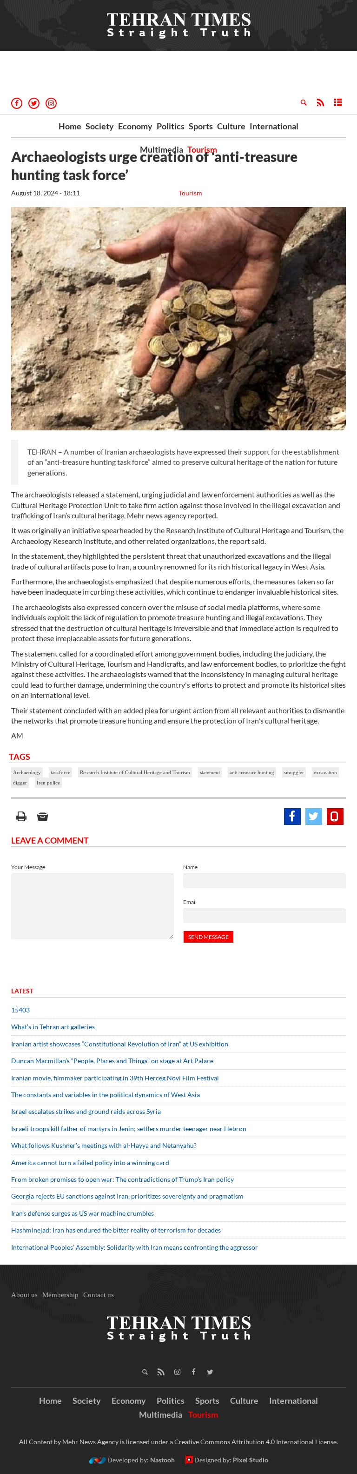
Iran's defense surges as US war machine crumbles (82, 1213)
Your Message (28, 867)
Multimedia (161, 149)
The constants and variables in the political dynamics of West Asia (105, 1095)
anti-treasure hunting (252, 772)
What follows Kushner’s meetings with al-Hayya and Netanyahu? (104, 1145)
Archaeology (27, 772)
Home (70, 126)
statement (210, 772)
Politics (171, 126)
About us (24, 1295)
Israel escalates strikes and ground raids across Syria (86, 1111)
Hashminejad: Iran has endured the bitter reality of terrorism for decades (116, 1230)
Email (190, 901)
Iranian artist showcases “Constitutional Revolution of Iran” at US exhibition (119, 1044)
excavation (325, 772)
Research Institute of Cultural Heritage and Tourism (135, 772)
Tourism (202, 149)
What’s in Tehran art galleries (53, 1027)
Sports (201, 126)
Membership (60, 1295)
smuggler (294, 772)
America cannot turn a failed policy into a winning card (90, 1162)
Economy (135, 126)
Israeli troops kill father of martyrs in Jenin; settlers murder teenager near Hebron (128, 1128)
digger (20, 782)
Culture (231, 126)
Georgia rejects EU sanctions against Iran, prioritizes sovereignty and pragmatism (127, 1196)
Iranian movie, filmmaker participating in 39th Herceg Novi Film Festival (115, 1078)
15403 (20, 1010)
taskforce (60, 772)
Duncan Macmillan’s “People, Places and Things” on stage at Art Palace (112, 1061)
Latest (22, 991)
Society (100, 126)
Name (190, 867)
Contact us (98, 1295)
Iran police (48, 782)
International (274, 126)
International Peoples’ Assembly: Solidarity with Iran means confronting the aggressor (134, 1247)
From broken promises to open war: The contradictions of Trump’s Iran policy (122, 1179)
